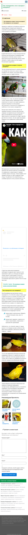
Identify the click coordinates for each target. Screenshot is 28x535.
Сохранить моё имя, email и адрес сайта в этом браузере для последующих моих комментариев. (13, 469)
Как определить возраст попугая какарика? (14, 21)
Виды (10, 15)
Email (3, 460)
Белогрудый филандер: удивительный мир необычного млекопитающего (13, 509)
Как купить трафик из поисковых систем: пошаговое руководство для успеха (12, 503)
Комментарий (6, 437)
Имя (3, 455)
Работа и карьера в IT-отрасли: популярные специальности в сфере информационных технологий (13, 497)
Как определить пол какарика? (11, 23)
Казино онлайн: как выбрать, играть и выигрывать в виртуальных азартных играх (12, 491)
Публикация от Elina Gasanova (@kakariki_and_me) (15, 266)
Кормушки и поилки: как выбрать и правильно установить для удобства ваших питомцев (13, 485)
